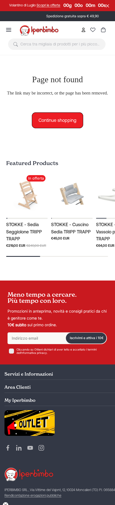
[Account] (83, 30)
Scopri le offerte (48, 5)
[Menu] (8, 29)
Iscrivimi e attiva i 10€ (87, 338)
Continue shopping (57, 120)
